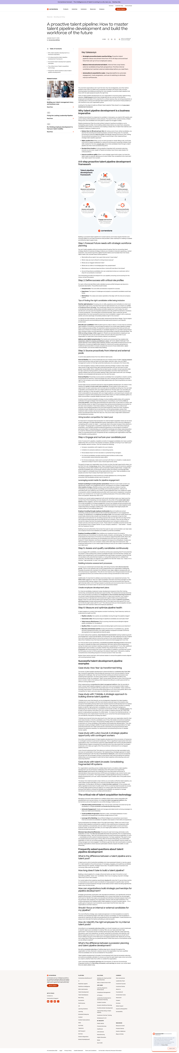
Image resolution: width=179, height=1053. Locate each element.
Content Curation (101, 1002)
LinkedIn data (100, 144)
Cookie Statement (78, 1050)
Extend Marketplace (83, 1039)
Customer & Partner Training (104, 1015)
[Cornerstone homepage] (60, 975)
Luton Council (95, 422)
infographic (81, 649)
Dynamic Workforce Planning (104, 1005)
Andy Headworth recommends (107, 635)
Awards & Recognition (121, 1009)
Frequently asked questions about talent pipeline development (59, 71)
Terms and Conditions (90, 1050)
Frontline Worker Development (105, 1008)
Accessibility (119, 1011)
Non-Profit (99, 1043)
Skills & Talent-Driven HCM (104, 982)
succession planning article (96, 928)
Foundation (119, 992)
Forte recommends (99, 896)
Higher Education (101, 1037)
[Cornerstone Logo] (52, 9)
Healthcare (100, 1029)
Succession (81, 1000)
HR (79, 1006)
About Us (118, 989)
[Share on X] (115, 39)
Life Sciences (100, 1032)
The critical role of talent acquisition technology (58, 67)
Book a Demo (121, 9)
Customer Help (119, 5)
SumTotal (80, 1025)
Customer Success (121, 983)
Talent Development (83, 992)
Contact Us (50, 996)
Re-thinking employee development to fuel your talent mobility (59, 124)
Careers (118, 1000)
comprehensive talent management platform (104, 684)
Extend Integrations (83, 1036)
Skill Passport (81, 1031)
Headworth (108, 880)
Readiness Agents (83, 983)
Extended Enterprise (83, 1014)
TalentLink (80, 1028)
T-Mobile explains (124, 709)
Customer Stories (120, 986)
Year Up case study (98, 834)
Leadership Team (120, 981)
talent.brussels (99, 134)
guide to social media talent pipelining (97, 386)
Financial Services (101, 1026)
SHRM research (88, 97)
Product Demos (120, 1028)
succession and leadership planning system (107, 806)
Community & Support (52, 998)
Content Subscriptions (84, 1020)
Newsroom (118, 997)
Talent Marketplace (83, 995)
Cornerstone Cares (121, 995)
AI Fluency (99, 995)
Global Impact (119, 1006)
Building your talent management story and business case (59, 81)
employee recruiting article (103, 514)
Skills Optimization (83, 989)
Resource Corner (120, 1025)
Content (80, 1017)
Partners (111, 5)
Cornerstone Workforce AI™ (85, 978)
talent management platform (115, 800)
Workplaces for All (101, 1018)
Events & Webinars (120, 1031)
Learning (80, 1011)
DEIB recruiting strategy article (87, 333)
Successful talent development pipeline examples (59, 62)
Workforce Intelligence (84, 986)
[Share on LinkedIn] (112, 39)
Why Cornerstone (120, 978)
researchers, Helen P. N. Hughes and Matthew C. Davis (93, 341)
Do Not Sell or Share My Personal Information (110, 1050)
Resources (49, 17)
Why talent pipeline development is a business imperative (58, 53)
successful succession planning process (112, 643)
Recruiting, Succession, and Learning (103, 963)
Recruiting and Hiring (59, 17)
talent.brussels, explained (110, 784)
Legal (60, 1050)
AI (78, 981)
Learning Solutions (83, 1009)
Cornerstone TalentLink (107, 754)
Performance (81, 1003)
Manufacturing (101, 1034)
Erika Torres (93, 466)
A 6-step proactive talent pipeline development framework (57, 58)
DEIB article (81, 580)
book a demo (87, 965)
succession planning (90, 949)
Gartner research (127, 359)
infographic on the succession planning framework (116, 594)
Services (80, 1034)
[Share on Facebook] (108, 39)
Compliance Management (103, 992)
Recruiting (81, 997)
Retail (98, 1040)
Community (128, 5)
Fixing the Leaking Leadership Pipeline (58, 111)
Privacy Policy (68, 1050)
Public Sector (100, 1023)
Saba (79, 1022)
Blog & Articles (120, 1034)
